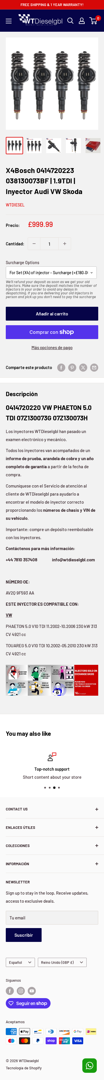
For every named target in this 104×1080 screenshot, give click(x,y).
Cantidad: (15, 243)
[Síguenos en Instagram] (21, 991)
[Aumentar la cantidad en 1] (65, 244)
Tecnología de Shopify (24, 1068)
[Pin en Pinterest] (72, 367)
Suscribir (23, 935)
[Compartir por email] (94, 367)
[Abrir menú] (9, 21)
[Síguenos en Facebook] (10, 991)
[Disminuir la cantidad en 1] (34, 244)
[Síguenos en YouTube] (32, 991)
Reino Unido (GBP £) (57, 962)
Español (15, 962)
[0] (93, 20)
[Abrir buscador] (70, 21)
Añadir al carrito (52, 313)
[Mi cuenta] (82, 21)
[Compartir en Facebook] (61, 367)
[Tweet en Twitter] (83, 367)
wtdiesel (15, 204)
